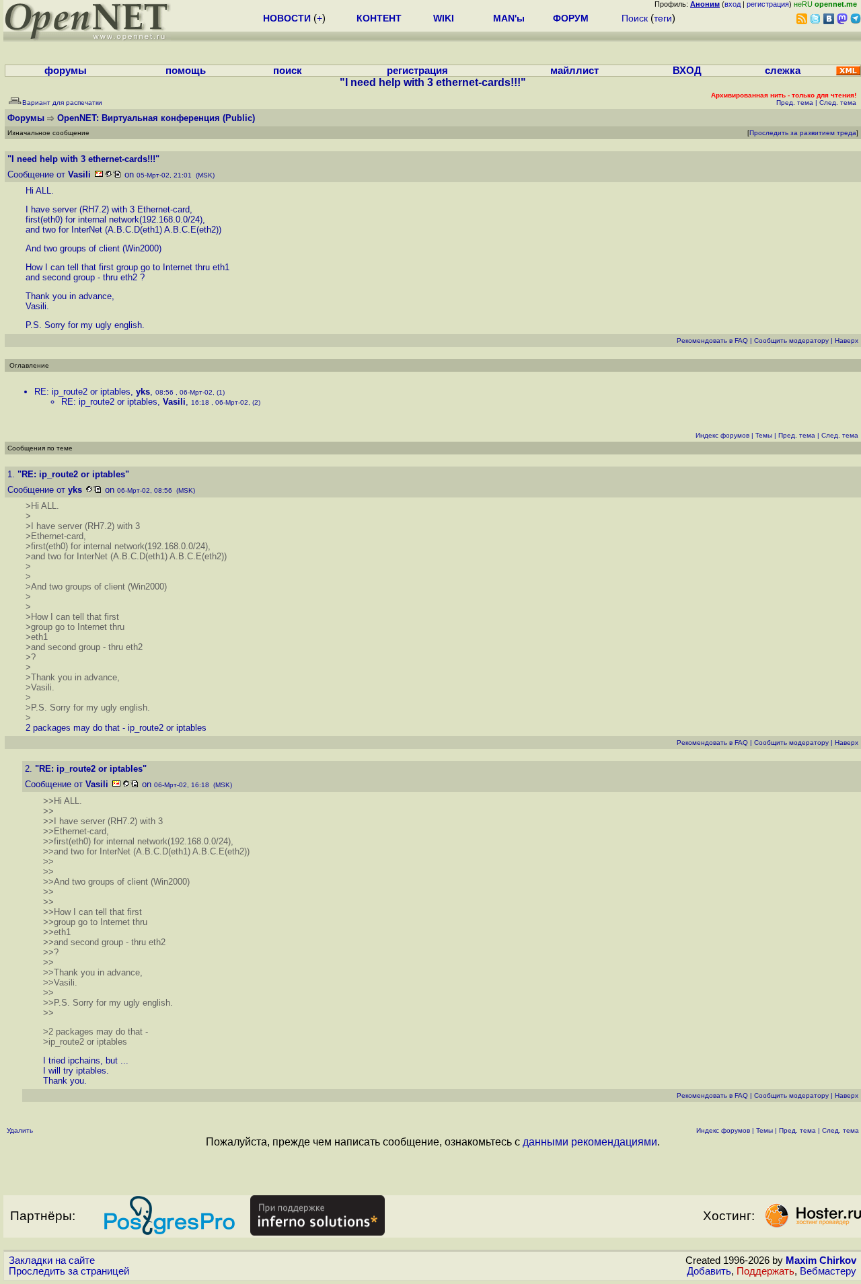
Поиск (635, 18)
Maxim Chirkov (821, 1260)
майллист (574, 70)
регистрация (768, 4)
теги (663, 18)
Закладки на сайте (52, 1260)
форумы (65, 70)
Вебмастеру (828, 1271)
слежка (782, 70)
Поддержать (765, 1271)
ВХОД (687, 70)
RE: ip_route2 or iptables (82, 392)
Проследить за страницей (69, 1271)
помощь (185, 70)
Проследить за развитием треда (802, 132)
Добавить (709, 1271)
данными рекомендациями (590, 1142)
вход (732, 4)
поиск (287, 70)
